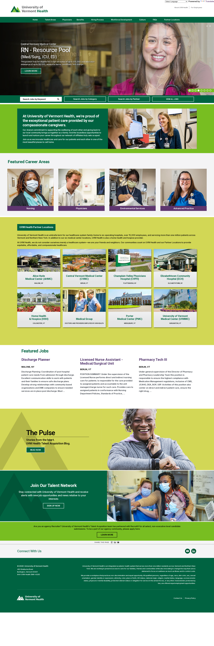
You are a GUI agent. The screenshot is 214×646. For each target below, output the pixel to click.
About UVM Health (181, 7)
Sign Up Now (53, 505)
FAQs (155, 20)
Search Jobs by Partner (129, 99)
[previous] (207, 26)
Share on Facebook (111, 542)
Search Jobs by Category (85, 99)
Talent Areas (52, 21)
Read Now (37, 450)
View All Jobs (172, 99)
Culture (144, 21)
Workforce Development (121, 20)
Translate (209, 1)
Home (35, 20)
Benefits (80, 20)
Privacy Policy (191, 598)
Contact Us (179, 598)
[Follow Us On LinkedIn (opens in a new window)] (194, 551)
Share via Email (118, 542)
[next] (210, 26)
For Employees (197, 7)
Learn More (31, 71)
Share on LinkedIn (115, 542)
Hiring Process (99, 21)
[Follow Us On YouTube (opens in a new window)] (187, 551)
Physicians (68, 21)
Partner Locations (174, 21)
